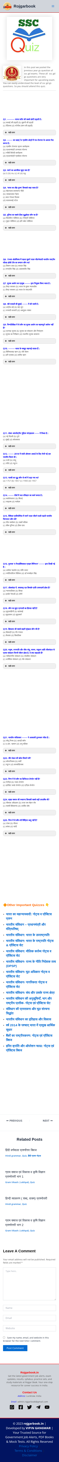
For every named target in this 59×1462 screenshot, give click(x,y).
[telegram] (38, 1407)
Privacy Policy (28, 1446)
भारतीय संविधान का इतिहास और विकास (28, 1019)
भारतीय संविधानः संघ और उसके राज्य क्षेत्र (30, 992)
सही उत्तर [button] (11, 132)
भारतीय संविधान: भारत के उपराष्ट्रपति (27, 935)
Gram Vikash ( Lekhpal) (17, 1182)
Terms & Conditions (28, 1451)
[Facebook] (20, 1407)
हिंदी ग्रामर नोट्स (34, 1155)
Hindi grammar (13, 1155)
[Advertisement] (29, 104)
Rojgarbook (24, 6)
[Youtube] (47, 1407)
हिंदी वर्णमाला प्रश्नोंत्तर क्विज (21, 1150)
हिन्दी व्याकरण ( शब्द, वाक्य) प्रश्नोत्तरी (26, 1198)
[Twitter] (29, 1407)
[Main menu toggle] (53, 6)
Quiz (24, 1155)
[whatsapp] (12, 1407)
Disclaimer (29, 1455)
